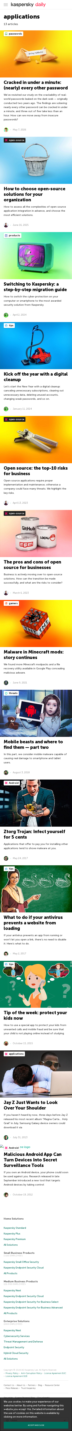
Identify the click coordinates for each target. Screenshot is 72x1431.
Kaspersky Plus (12, 1233)
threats (13, 693)
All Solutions (11, 1244)
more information (26, 1416)
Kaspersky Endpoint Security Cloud (24, 1267)
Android (13, 783)
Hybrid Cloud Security (16, 1353)
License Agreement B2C (55, 1373)
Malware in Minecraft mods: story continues (34, 654)
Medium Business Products (21, 1281)
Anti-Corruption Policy (31, 1373)
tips (10, 325)
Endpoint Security (14, 1347)
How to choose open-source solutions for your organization (34, 194)
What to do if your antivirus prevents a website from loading (33, 923)
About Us (21, 1385)
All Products (10, 1273)
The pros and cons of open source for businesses (32, 564)
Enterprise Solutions (17, 1321)
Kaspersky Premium (15, 1239)
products (14, 235)
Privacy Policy (12, 1373)
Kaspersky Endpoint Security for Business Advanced (33, 1307)
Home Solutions (14, 1218)
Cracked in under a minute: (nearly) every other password (36, 85)
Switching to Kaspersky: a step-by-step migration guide (35, 286)
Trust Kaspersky (28, 1388)
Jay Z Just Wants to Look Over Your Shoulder (31, 1105)
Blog (40, 1385)
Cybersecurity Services (17, 1336)
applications (16, 1053)
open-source (16, 140)
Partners (31, 1385)
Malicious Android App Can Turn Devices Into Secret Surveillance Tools (32, 1160)
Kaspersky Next (12, 1290)
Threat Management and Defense (23, 1341)
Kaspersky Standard (15, 1228)
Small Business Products (19, 1253)
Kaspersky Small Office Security (21, 1262)
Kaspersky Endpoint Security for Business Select (31, 1302)
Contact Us (9, 1385)
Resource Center (52, 1385)
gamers (13, 603)
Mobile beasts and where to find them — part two (33, 744)
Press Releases (12, 1388)
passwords (15, 33)
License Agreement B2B (16, 1376)
